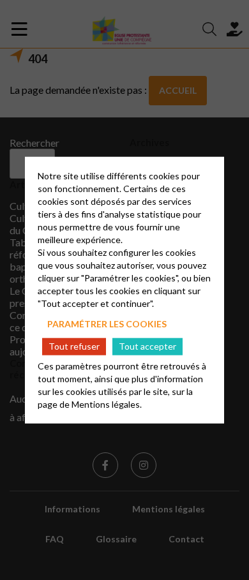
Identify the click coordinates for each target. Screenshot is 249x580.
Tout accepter (147, 346)
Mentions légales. (107, 404)
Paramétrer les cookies (107, 323)
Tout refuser (74, 346)
